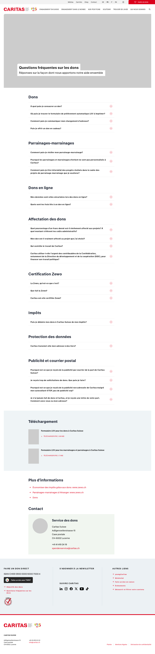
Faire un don (143, 2)
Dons (35, 497)
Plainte (109, 644)
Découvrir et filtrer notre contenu (129, 589)
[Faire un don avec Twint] (18, 580)
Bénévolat (119, 578)
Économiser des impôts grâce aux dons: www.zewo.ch (59, 487)
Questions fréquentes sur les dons (19, 592)
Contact (94, 2)
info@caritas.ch (34, 642)
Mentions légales (121, 644)
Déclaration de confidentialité (141, 644)
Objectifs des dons (15, 587)
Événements (120, 586)
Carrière (79, 2)
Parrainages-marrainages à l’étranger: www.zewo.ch (58, 492)
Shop (86, 2)
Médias (70, 2)
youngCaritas (121, 574)
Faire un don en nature (124, 582)
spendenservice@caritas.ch (66, 548)
